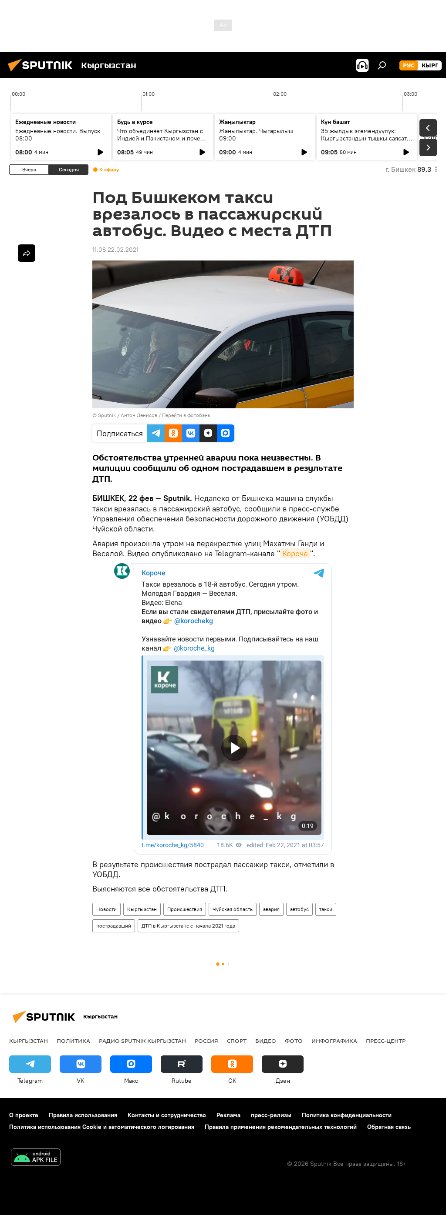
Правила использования (83, 1115)
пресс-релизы (271, 1115)
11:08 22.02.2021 (115, 250)
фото (294, 1041)
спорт (237, 1041)
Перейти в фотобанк (186, 415)
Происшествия (184, 909)
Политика (73, 1041)
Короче (295, 553)
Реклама (228, 1115)
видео (265, 1041)
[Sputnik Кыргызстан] (42, 73)
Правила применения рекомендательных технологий (281, 1127)
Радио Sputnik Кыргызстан (142, 1041)
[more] (26, 253)
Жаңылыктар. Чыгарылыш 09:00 (256, 134)
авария (271, 909)
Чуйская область (233, 909)
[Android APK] (35, 1158)
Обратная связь (389, 1127)
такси (325, 909)
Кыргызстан (142, 909)
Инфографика (334, 1041)
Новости (106, 909)
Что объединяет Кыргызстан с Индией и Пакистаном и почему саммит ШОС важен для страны (162, 138)
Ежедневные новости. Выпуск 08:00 (57, 134)
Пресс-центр (385, 1041)
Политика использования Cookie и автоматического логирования (101, 1127)
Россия (206, 1041)
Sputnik (107, 415)
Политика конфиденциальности (347, 1115)
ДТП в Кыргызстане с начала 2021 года (188, 925)
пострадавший (113, 925)
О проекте (23, 1115)
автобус (299, 909)
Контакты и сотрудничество (167, 1115)
